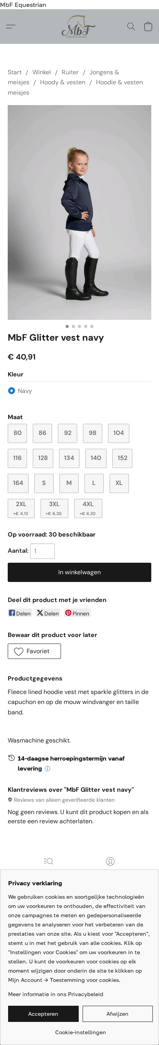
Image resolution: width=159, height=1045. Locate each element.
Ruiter (70, 72)
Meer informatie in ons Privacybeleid (55, 994)
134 (69, 458)
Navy (25, 391)
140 (96, 458)
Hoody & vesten (62, 82)
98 (92, 433)
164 (18, 483)
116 (17, 458)
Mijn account (110, 872)
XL (119, 483)
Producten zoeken (49, 872)
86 (42, 433)
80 (18, 433)
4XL (88, 508)
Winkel (41, 72)
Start (15, 72)
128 (43, 458)
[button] (79, 26)
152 (122, 458)
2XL (20, 508)
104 (118, 433)
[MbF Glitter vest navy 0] (79, 212)
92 (67, 433)
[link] (80, 1029)
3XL (54, 508)
